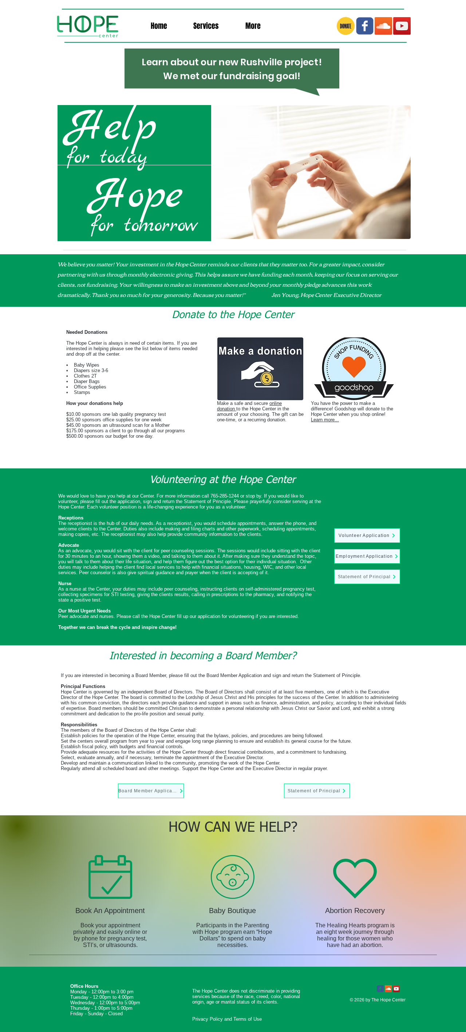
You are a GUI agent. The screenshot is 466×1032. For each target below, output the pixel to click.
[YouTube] (402, 26)
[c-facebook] (365, 26)
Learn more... (325, 419)
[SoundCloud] (383, 26)
